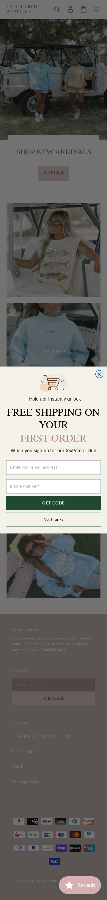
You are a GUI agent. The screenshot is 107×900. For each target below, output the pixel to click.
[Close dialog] (99, 374)
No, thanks (53, 519)
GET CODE (53, 503)
